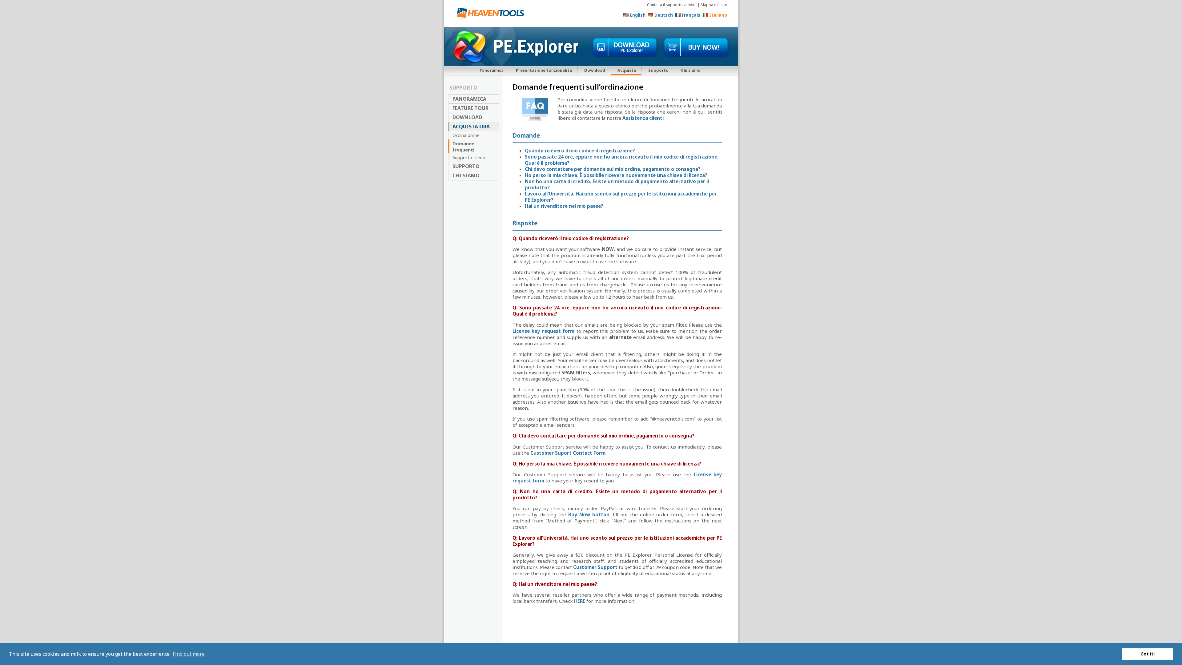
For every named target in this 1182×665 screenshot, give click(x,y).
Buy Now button (588, 514)
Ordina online (466, 135)
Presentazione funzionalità (544, 70)
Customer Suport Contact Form (567, 453)
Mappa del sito (714, 4)
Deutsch (663, 15)
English (637, 15)
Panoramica (492, 70)
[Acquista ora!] (696, 47)
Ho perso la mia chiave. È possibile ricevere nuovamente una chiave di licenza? (616, 175)
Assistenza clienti (643, 118)
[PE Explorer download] (625, 47)
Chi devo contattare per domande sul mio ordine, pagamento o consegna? (613, 169)
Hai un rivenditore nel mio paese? (564, 206)
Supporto (658, 70)
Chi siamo (691, 70)
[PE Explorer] (493, 14)
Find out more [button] (189, 654)
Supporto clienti (468, 157)
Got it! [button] (1147, 654)
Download (594, 70)
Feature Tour (470, 108)
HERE (579, 601)
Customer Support (595, 567)
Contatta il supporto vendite (672, 4)
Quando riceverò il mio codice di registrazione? (580, 150)
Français (691, 15)
